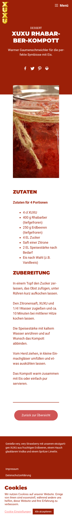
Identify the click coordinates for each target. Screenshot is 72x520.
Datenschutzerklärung (18, 475)
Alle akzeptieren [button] (43, 511)
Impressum (12, 468)
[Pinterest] (39, 68)
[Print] (47, 68)
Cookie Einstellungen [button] (18, 511)
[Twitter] (32, 68)
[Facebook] (25, 68)
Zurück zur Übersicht (36, 415)
